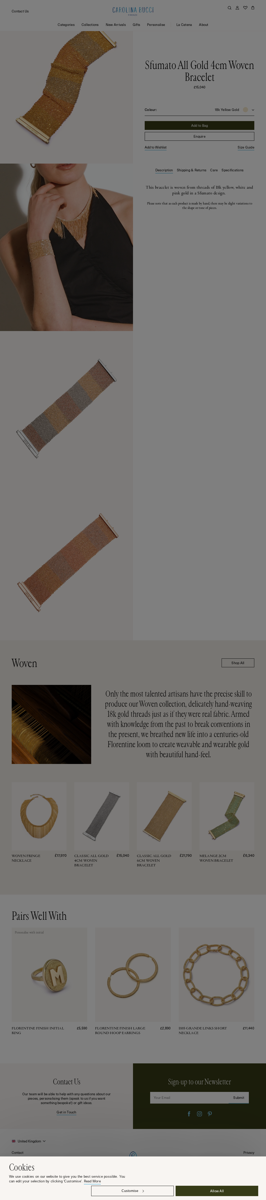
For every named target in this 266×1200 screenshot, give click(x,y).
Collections (90, 24)
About (203, 24)
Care (214, 170)
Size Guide (246, 147)
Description (164, 170)
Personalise (156, 24)
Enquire (199, 136)
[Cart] (252, 7)
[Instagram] (199, 1114)
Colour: (151, 110)
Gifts (136, 24)
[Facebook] (189, 1114)
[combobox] (29, 1141)
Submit (238, 1097)
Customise (130, 1191)
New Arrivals (116, 24)
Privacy (248, 1152)
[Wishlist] (245, 7)
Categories (66, 24)
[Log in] (237, 7)
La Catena (184, 24)
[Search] (230, 7)
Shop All (237, 663)
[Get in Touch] (66, 1096)
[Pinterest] (210, 1114)
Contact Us (20, 11)
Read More (92, 1181)
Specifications (232, 170)
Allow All (217, 1190)
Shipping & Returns (192, 170)
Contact (17, 1152)
